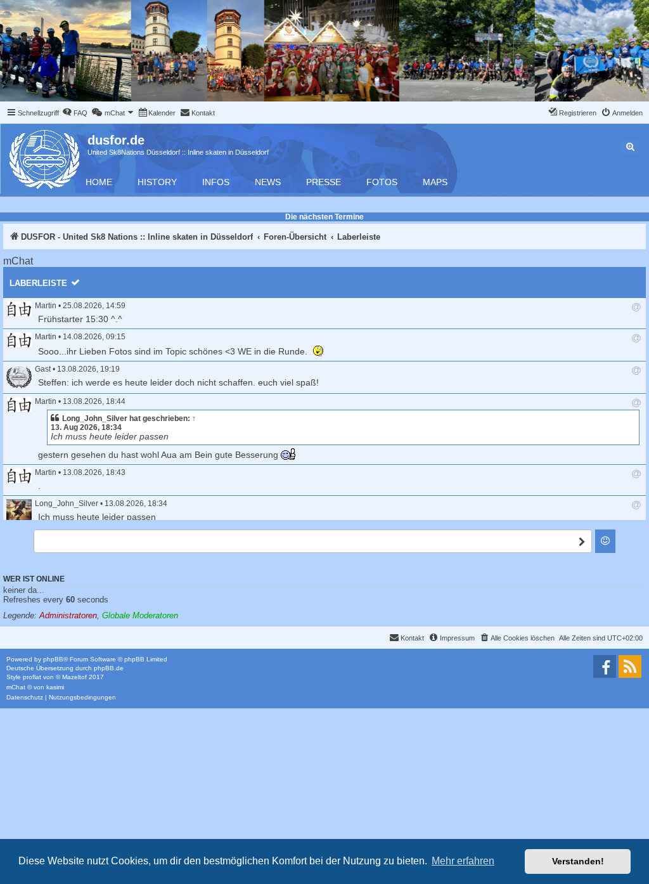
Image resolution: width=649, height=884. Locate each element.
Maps (435, 182)
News (268, 182)
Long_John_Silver (94, 418)
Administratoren (68, 615)
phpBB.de (109, 668)
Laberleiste (38, 283)
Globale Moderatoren (140, 615)
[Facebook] (604, 666)
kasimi (55, 687)
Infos (215, 182)
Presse (323, 182)
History (157, 182)
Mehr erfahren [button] (463, 860)
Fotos (381, 182)
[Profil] (19, 309)
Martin (45, 305)
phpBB (53, 659)
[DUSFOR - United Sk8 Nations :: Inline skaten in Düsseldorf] (45, 157)
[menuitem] (74, 112)
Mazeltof (74, 676)
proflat (32, 676)
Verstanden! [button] (578, 861)
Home (99, 182)
